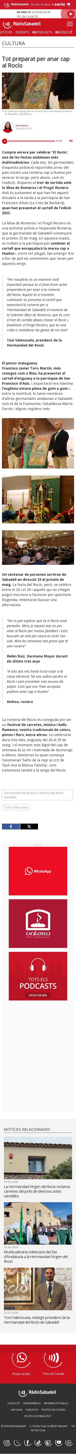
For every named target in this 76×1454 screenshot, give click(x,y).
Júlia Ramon (22, 125)
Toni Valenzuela (16, 807)
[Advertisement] (38, 1028)
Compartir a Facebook (11, 826)
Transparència (32, 1403)
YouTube (59, 1442)
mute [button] (71, 141)
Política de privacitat (38, 1416)
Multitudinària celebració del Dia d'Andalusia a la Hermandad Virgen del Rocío (36, 1256)
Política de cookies (53, 1409)
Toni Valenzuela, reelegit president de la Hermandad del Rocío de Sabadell (37, 1320)
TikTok (38, 1442)
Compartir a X (29, 826)
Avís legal (17, 1409)
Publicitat (32, 1409)
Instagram (7, 1442)
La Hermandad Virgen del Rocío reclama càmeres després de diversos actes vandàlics (37, 1191)
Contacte (14, 1403)
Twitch (48, 1442)
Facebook (28, 1442)
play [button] (4, 141)
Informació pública (56, 1403)
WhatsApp (69, 1442)
